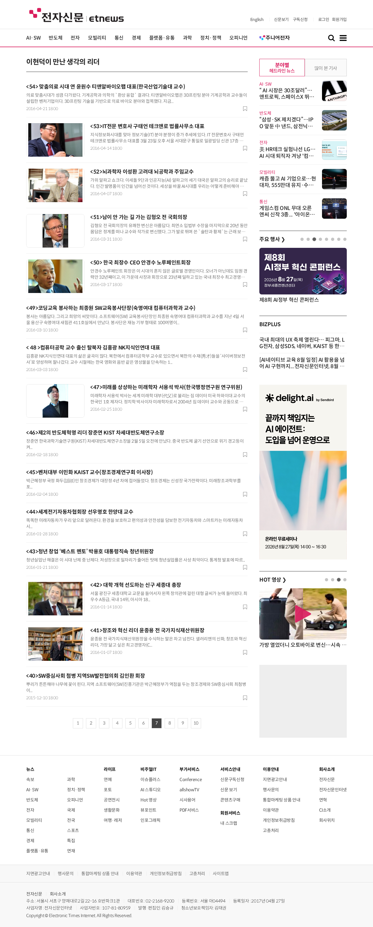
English (256, 19)
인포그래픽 (150, 820)
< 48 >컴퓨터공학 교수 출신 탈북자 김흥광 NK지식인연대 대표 (93, 348)
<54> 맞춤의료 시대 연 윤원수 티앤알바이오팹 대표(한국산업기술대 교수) (105, 87)
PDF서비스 (189, 810)
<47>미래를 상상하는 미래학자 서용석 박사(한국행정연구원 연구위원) (166, 387)
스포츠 (73, 830)
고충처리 (271, 830)
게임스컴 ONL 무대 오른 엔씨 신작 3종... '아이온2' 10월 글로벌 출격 (286, 214)
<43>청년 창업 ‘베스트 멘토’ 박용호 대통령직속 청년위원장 (90, 551)
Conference (191, 779)
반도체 (55, 38)
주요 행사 (272, 239)
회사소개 (58, 894)
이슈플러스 (150, 779)
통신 (119, 38)
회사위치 (327, 820)
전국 (71, 820)
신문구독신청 (232, 779)
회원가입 (339, 19)
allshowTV (189, 789)
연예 (108, 779)
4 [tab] (320, 239)
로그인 (323, 19)
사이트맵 (221, 873)
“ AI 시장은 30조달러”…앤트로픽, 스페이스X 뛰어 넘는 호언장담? (286, 97)
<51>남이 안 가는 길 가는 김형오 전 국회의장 (138, 217)
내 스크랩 (228, 823)
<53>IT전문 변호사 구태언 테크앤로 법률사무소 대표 (147, 126)
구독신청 (300, 19)
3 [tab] (314, 239)
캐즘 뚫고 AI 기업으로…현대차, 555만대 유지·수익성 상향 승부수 (287, 185)
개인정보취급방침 (279, 820)
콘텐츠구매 (230, 800)
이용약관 (271, 810)
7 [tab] (338, 239)
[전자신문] (76, 15)
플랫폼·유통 (162, 38)
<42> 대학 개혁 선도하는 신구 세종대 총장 (135, 585)
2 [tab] (308, 239)
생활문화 (112, 810)
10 (195, 723)
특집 (71, 840)
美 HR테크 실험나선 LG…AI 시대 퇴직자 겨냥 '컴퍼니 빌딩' (287, 156)
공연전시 (112, 800)
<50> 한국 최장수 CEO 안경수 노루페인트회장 (140, 262)
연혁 (323, 800)
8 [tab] (344, 239)
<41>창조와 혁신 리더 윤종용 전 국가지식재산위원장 (147, 630)
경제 (136, 38)
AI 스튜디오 (150, 789)
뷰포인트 (148, 810)
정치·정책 (210, 38)
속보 (30, 779)
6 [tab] (332, 239)
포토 (108, 789)
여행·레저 (113, 820)
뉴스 (30, 769)
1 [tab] (302, 239)
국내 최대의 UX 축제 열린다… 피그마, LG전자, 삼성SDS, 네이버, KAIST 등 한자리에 (301, 346)
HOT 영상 (272, 580)
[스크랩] (245, 108)
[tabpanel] (303, 276)
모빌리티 (97, 38)
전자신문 (327, 779)
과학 (187, 38)
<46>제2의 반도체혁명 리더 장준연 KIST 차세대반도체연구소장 (95, 433)
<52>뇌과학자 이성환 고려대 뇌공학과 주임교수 (142, 172)
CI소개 (325, 810)
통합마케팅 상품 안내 (281, 800)
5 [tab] (326, 239)
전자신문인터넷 (333, 789)
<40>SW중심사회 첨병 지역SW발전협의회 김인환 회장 (85, 676)
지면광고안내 (275, 779)
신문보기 (281, 19)
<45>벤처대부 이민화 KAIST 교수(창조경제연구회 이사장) (89, 472)
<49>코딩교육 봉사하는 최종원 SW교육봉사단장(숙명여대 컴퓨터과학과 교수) (111, 308)
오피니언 (238, 38)
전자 (75, 38)
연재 (71, 851)
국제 (71, 810)
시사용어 (188, 800)
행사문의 (271, 789)
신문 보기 (228, 789)
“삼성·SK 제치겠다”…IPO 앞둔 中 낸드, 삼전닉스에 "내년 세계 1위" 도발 (286, 126)
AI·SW (33, 38)
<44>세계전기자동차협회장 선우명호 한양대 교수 (79, 512)
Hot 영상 (148, 800)
